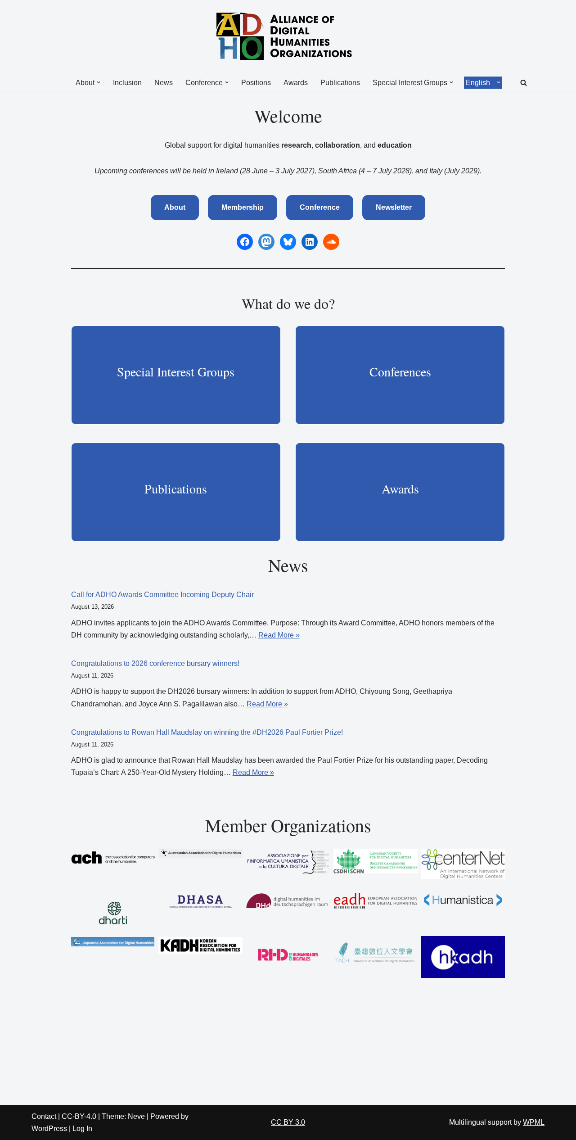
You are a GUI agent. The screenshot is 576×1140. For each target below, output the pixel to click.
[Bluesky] (288, 242)
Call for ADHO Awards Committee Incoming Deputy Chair (162, 594)
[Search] (523, 82)
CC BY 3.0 (288, 1122)
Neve (136, 1116)
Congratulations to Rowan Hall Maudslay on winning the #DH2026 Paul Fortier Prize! (207, 732)
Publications (340, 82)
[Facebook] (245, 242)
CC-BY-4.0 (79, 1116)
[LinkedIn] (310, 242)
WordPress (49, 1128)
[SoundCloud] (331, 242)
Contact (44, 1116)
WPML (533, 1122)
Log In (82, 1128)
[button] (98, 82)
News (163, 82)
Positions (256, 82)
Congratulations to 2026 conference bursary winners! (155, 663)
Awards (296, 82)
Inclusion (127, 82)
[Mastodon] (266, 242)
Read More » (279, 635)
